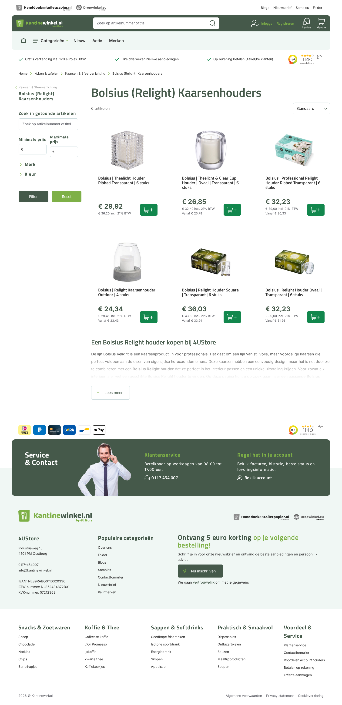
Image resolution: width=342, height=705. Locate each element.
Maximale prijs (59, 140)
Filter (33, 196)
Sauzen (223, 652)
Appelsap (158, 666)
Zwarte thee (94, 659)
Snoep (23, 637)
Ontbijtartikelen (229, 644)
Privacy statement (280, 696)
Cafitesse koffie (96, 637)
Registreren (285, 23)
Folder (317, 8)
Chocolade (26, 644)
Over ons (105, 547)
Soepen (223, 666)
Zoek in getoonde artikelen (47, 114)
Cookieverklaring (311, 696)
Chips (22, 659)
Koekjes (24, 652)
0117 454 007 (164, 477)
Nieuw (79, 41)
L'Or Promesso (96, 644)
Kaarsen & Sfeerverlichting (85, 73)
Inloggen (267, 23)
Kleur (30, 174)
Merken (116, 41)
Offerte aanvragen (298, 675)
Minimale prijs (32, 139)
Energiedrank (161, 652)
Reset (66, 196)
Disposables (227, 637)
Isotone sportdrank (165, 644)
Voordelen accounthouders (304, 660)
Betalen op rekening (299, 667)
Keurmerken (107, 592)
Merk (30, 164)
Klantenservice (162, 455)
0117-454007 (28, 565)
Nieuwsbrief (282, 8)
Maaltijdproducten (231, 659)
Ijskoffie (90, 652)
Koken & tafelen (46, 73)
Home (23, 73)
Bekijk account (258, 477)
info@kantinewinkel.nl (34, 570)
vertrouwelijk (204, 582)
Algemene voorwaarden (244, 696)
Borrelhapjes (27, 666)
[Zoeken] (212, 23)
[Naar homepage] (23, 41)
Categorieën (52, 40)
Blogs (265, 8)
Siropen (157, 659)
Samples (302, 8)
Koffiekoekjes (95, 666)
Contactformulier (110, 577)
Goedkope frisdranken (168, 637)
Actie (97, 41)
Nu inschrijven (203, 571)
